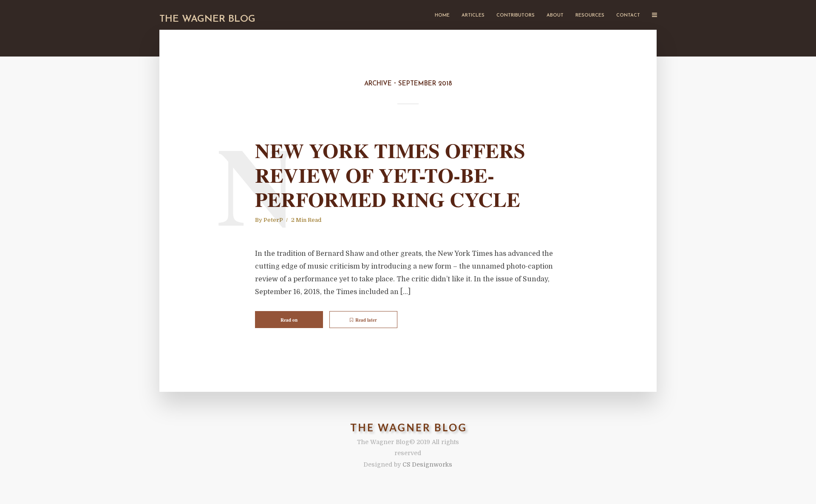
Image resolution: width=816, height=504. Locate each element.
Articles (473, 15)
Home (442, 15)
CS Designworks (427, 464)
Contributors (515, 15)
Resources (589, 15)
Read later (366, 320)
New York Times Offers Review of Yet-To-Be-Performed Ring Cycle (390, 175)
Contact (628, 15)
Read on (289, 320)
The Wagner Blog (207, 19)
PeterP (273, 220)
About (555, 15)
